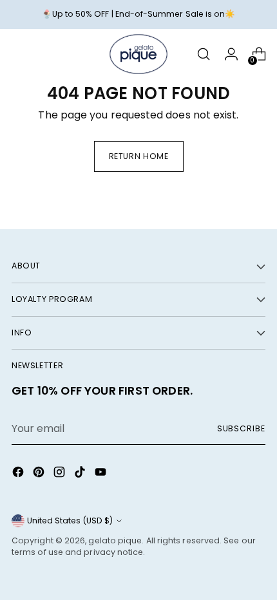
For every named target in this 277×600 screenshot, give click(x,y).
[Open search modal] (203, 54)
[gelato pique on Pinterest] (40, 474)
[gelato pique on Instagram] (60, 474)
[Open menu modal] (18, 54)
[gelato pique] (138, 54)
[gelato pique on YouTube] (102, 474)
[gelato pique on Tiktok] (81, 474)
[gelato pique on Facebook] (19, 474)
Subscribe (241, 428)
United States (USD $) (70, 520)
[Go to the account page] (231, 54)
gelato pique (115, 540)
